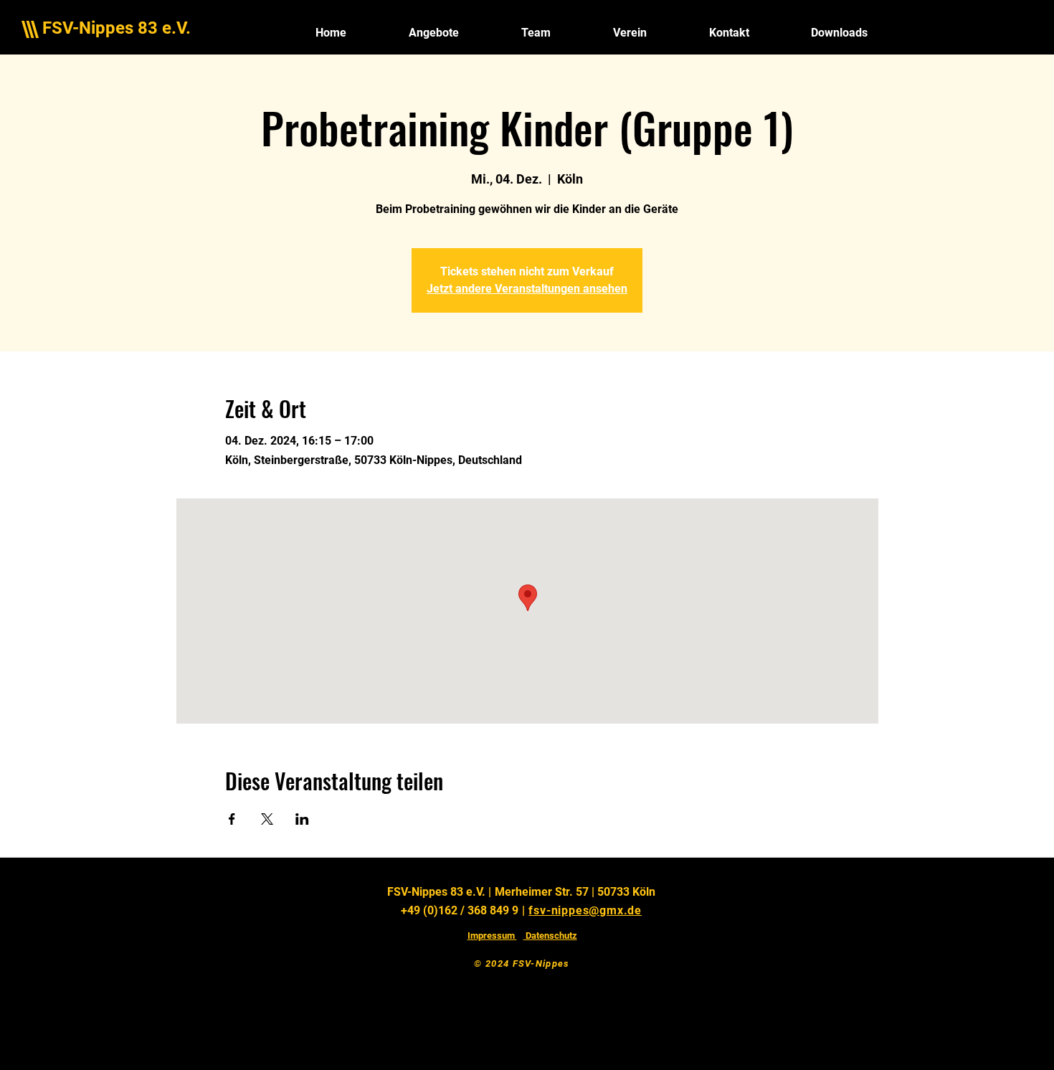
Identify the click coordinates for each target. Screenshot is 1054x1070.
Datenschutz (550, 935)
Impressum (492, 935)
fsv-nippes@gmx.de (585, 910)
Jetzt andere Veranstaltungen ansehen (527, 288)
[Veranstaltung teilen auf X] (267, 819)
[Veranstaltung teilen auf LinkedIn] (302, 819)
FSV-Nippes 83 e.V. (116, 28)
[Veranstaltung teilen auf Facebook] (232, 819)
